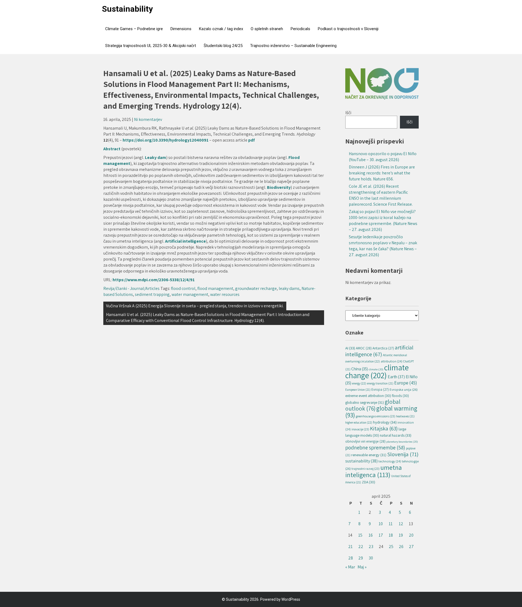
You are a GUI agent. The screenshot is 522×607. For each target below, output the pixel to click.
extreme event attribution (368, 395)
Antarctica (383, 348)
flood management (215, 288)
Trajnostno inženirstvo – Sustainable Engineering (293, 45)
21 (350, 546)
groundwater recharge (256, 288)
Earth (396, 376)
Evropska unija (404, 389)
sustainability (361, 461)
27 (411, 546)
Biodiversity (279, 187)
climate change (377, 371)
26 (401, 546)
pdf (251, 140)
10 (381, 524)
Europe (405, 383)
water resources (225, 294)
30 (371, 558)
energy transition (380, 383)
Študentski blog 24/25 (223, 45)
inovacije (360, 429)
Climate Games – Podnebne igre (134, 28)
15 (360, 535)
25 (391, 546)
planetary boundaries (402, 441)
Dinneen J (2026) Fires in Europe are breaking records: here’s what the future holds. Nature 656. (382, 173)
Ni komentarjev (148, 119)
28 (350, 558)
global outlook (372, 405)
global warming (381, 411)
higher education (358, 422)
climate (376, 369)
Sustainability (127, 9)
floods (400, 395)
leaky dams (289, 288)
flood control (183, 288)
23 (371, 546)
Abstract (112, 149)
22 (360, 546)
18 (391, 535)
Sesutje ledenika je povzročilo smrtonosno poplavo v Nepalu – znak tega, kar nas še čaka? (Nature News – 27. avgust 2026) (383, 246)
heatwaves (405, 416)
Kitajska (384, 428)
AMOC (364, 348)
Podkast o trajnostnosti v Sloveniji (348, 28)
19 (401, 535)
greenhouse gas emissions (375, 416)
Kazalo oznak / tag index (221, 28)
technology (389, 461)
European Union (358, 390)
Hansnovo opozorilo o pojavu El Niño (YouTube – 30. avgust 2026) (383, 156)
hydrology (385, 422)
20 (411, 535)
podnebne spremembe (375, 447)
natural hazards (395, 435)
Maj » (362, 567)
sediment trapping (152, 294)
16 (371, 535)
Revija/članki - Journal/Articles (131, 288)
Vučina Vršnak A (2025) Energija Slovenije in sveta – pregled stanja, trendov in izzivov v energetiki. (195, 306)
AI (350, 348)
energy (359, 383)
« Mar (350, 567)
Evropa (380, 389)
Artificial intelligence (185, 241)
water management (190, 294)
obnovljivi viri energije (365, 441)
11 (391, 524)
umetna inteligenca (373, 471)
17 (381, 535)
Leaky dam (155, 157)
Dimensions (180, 28)
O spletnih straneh (267, 28)
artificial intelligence (379, 351)
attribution (391, 361)
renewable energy (368, 454)
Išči (348, 112)
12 (401, 524)
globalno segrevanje (364, 402)
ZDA (368, 482)
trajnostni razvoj (366, 469)
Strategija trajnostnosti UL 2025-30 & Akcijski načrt (150, 45)
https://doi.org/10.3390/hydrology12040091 (166, 140)
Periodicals (300, 28)
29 (360, 558)
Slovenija (402, 454)
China (359, 368)
